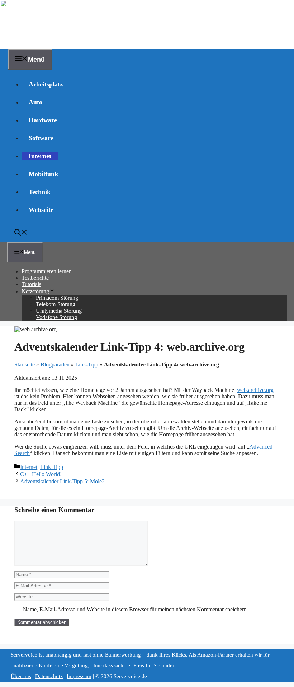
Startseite (24, 364)
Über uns (21, 676)
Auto (35, 102)
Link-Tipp (86, 364)
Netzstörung (35, 291)
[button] (21, 233)
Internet (40, 156)
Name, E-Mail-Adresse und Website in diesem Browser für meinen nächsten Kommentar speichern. (135, 609)
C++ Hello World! (41, 474)
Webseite (41, 209)
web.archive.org (255, 390)
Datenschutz (49, 676)
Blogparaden (55, 364)
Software (41, 138)
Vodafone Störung (56, 317)
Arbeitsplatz (46, 84)
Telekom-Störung (55, 304)
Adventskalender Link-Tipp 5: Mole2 (62, 481)
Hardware (43, 120)
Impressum (79, 676)
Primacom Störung (57, 298)
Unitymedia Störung (59, 311)
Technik (40, 191)
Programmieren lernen (47, 271)
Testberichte (35, 278)
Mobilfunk (43, 173)
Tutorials (31, 284)
